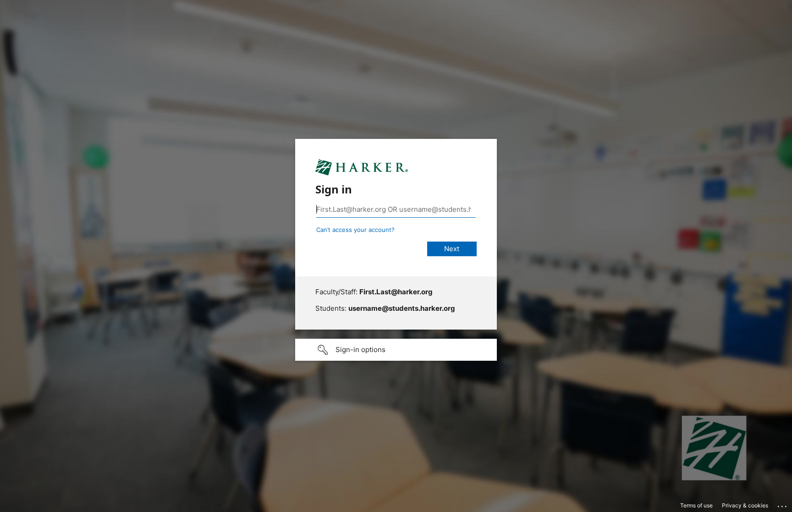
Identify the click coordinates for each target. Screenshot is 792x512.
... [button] (782, 504)
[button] (396, 350)
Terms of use (696, 505)
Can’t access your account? (355, 229)
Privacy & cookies (745, 505)
